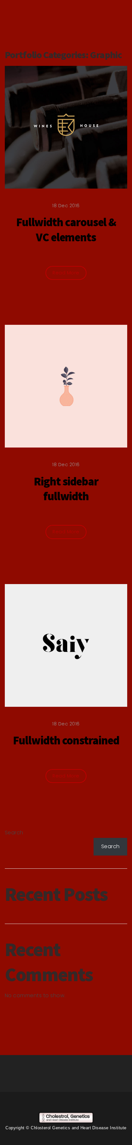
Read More (66, 273)
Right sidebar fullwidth (66, 489)
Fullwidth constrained (66, 740)
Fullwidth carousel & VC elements (66, 229)
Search (14, 832)
